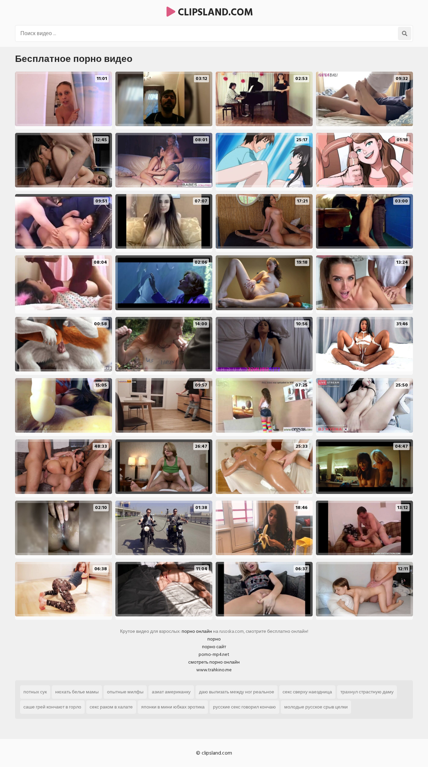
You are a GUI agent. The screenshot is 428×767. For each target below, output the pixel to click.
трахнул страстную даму (367, 692)
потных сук (35, 692)
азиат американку (171, 692)
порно (214, 639)
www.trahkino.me (214, 670)
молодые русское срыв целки (316, 707)
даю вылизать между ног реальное (236, 692)
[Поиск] (404, 33)
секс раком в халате (111, 707)
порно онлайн (197, 631)
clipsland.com (214, 12)
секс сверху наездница (307, 692)
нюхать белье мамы (77, 692)
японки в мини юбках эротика (173, 707)
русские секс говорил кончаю (244, 707)
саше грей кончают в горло (52, 707)
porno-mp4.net (214, 654)
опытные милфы (125, 692)
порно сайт (214, 647)
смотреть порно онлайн (214, 662)
